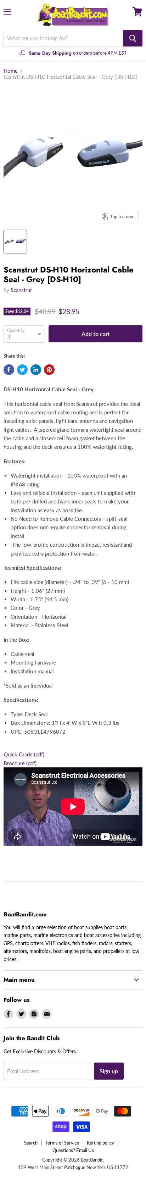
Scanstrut (21, 290)
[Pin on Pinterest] (49, 369)
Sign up (109, 1071)
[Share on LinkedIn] (35, 369)
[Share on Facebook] (9, 369)
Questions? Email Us (73, 1150)
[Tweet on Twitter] (22, 369)
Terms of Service (62, 1143)
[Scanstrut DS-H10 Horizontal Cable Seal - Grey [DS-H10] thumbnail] (15, 241)
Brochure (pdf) (20, 763)
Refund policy (100, 1143)
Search (31, 1143)
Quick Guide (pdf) (24, 754)
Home (11, 71)
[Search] (132, 38)
